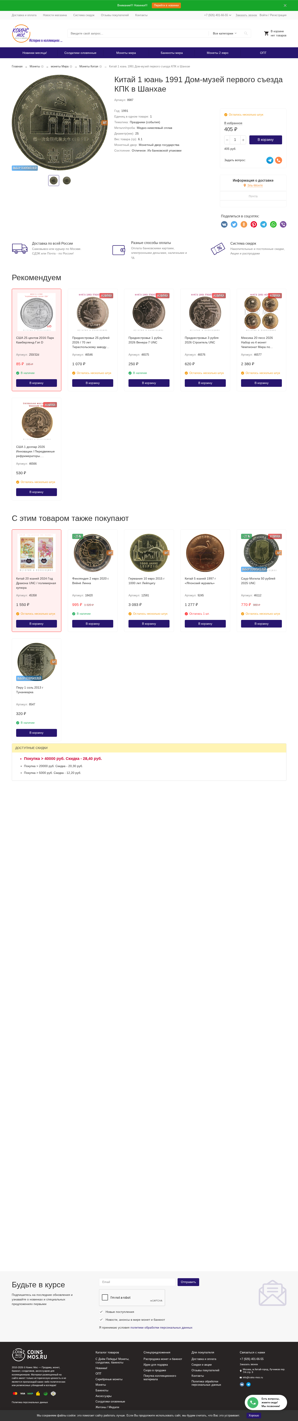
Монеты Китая (88, 66)
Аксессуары (103, 1396)
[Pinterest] (253, 224)
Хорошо (254, 1415)
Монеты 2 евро (217, 53)
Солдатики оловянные (80, 53)
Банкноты (102, 1390)
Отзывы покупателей (115, 15)
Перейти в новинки (166, 5)
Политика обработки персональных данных (206, 1383)
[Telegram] (263, 224)
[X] (234, 224)
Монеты (35, 66)
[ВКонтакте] (224, 224)
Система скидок (83, 15)
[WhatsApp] (273, 224)
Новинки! (101, 1368)
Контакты (141, 15)
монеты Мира (60, 66)
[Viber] (283, 224)
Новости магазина (55, 15)
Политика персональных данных (30, 1402)
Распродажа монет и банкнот (163, 1359)
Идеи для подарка (156, 1364)
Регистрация (278, 15)
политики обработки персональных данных (161, 1327)
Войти (263, 15)
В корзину (266, 140)
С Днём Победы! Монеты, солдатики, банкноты (112, 1360)
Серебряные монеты (109, 1379)
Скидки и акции (202, 1364)
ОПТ (263, 53)
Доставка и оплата (24, 15)
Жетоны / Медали (107, 1407)
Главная (17, 66)
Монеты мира (126, 53)
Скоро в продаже (155, 1370)
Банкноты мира (172, 53)
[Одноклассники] (244, 224)
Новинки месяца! (34, 53)
